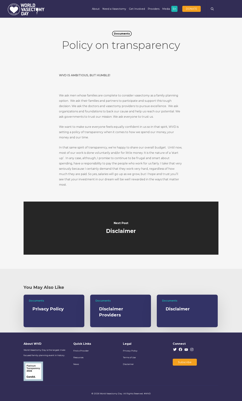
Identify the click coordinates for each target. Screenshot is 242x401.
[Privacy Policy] (54, 311)
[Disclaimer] (121, 228)
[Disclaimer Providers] (120, 311)
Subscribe (185, 362)
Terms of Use (129, 357)
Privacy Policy (130, 350)
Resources (78, 357)
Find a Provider (81, 350)
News (76, 364)
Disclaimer (128, 364)
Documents (122, 33)
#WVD (147, 393)
